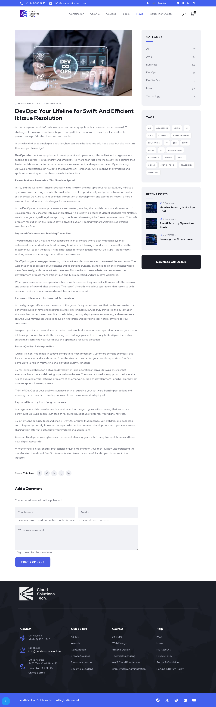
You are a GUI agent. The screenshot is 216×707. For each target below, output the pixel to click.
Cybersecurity (181, 135)
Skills (151, 165)
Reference (153, 158)
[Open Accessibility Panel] (6, 701)
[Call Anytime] (22, 638)
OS (161, 150)
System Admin (167, 165)
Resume (169, 158)
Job (175, 143)
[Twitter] (183, 3)
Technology (153, 96)
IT (167, 143)
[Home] (29, 13)
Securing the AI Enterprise (176, 239)
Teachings (187, 165)
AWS (149, 56)
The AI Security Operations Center (177, 225)
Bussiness (151, 64)
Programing (175, 150)
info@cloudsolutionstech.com (45, 651)
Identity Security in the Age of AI (177, 209)
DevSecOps (153, 80)
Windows (153, 172)
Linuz (151, 150)
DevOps (151, 72)
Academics (162, 128)
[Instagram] (188, 3)
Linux (149, 88)
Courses (163, 135)
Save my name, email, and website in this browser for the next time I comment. (64, 520)
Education (154, 143)
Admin (177, 128)
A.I (149, 128)
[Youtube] (194, 700)
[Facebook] (178, 3)
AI (147, 48)
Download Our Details (171, 262)
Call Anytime (35, 635)
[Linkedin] (193, 3)
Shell (181, 158)
